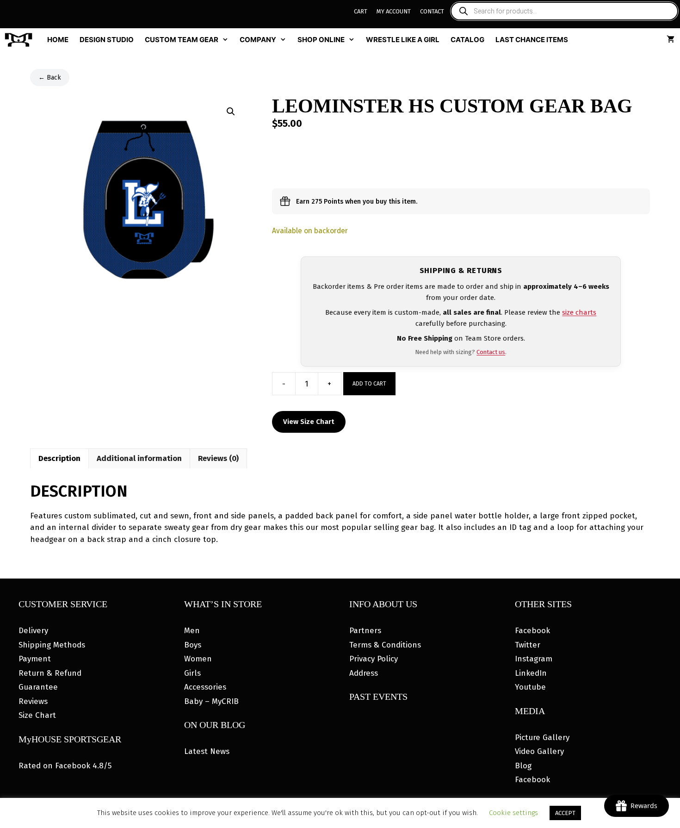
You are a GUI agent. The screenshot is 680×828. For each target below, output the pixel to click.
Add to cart (369, 383)
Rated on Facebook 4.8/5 (65, 766)
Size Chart (37, 715)
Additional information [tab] (139, 458)
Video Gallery (539, 751)
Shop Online (321, 39)
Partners (365, 630)
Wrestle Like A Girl (402, 39)
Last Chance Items (531, 39)
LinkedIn (531, 673)
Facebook (532, 630)
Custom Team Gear (181, 39)
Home (57, 39)
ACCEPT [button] (565, 812)
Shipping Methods (52, 645)
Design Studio (107, 39)
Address (363, 673)
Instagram (533, 659)
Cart (360, 11)
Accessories (205, 687)
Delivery (33, 630)
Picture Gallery (542, 737)
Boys (192, 645)
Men (192, 630)
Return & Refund (50, 673)
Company (258, 39)
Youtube (530, 687)
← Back (49, 77)
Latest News (206, 751)
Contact (432, 11)
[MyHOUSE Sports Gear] (21, 39)
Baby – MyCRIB (211, 701)
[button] (231, 111)
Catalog (467, 39)
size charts (579, 312)
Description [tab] (59, 458)
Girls (192, 673)
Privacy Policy (373, 659)
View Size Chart (308, 421)
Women (198, 659)
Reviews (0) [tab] (218, 458)
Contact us (490, 352)
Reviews (33, 701)
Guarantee (38, 687)
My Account (394, 11)
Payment (35, 659)
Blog (523, 766)
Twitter (527, 645)
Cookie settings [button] (513, 813)
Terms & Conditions (385, 645)
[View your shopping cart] (670, 39)
